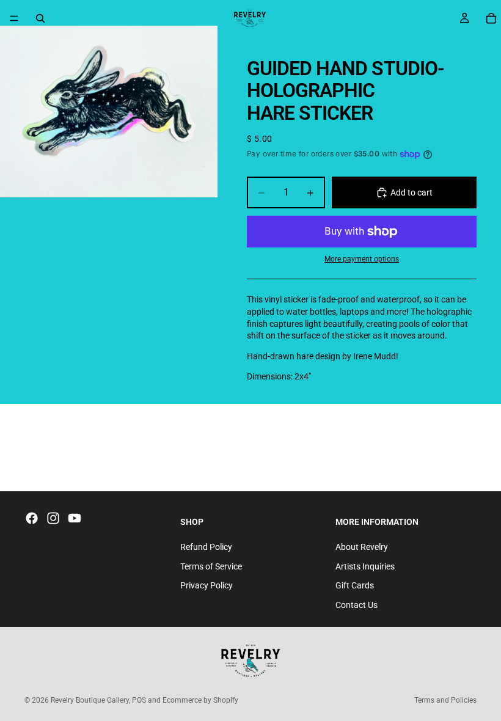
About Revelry (361, 547)
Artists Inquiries (365, 566)
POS (139, 700)
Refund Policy (206, 547)
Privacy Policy (206, 585)
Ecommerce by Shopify (200, 700)
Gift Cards (354, 585)
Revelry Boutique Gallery (90, 700)
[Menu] (14, 18)
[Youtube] (74, 518)
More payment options (361, 259)
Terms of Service (211, 566)
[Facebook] (31, 518)
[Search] (40, 18)
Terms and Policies (445, 700)
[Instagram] (53, 518)
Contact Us (356, 605)
